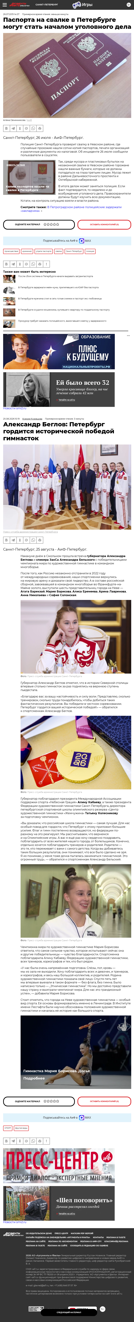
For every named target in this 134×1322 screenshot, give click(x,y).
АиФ (29, 120)
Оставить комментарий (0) (104, 224)
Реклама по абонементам (62, 1241)
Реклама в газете (115, 1237)
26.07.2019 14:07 (11, 14)
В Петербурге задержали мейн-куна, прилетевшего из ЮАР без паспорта (58, 287)
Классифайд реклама (116, 1241)
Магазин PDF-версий (82, 1233)
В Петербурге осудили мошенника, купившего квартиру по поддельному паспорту (64, 309)
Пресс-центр (61, 1233)
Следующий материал (69, 1312)
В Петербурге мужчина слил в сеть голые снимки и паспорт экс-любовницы (60, 298)
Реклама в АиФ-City (91, 1241)
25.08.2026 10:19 (11, 418)
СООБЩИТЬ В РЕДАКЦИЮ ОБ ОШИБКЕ (89, 1246)
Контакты (98, 1237)
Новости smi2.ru (14, 408)
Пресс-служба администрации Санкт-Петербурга (30, 532)
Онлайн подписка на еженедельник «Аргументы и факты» (58, 1237)
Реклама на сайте (36, 1241)
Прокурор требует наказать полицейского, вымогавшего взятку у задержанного (62, 321)
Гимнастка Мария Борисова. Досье (56, 1071)
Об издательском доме (39, 1233)
